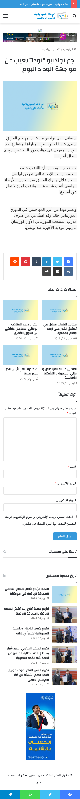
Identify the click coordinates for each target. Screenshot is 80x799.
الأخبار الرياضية (51, 49)
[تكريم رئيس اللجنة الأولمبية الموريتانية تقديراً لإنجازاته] (64, 634)
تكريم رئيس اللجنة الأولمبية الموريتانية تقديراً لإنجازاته (31, 631)
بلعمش (40, 782)
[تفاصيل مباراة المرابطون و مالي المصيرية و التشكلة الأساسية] (59, 355)
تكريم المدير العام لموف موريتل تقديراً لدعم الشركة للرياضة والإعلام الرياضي (28, 675)
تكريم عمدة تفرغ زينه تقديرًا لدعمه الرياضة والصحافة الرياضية (26, 611)
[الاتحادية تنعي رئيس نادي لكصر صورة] (20, 355)
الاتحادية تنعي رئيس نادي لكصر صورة (21, 371)
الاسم (72, 466)
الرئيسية (68, 49)
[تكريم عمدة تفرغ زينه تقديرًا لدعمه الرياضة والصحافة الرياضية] (64, 614)
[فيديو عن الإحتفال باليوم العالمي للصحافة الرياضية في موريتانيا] (64, 594)
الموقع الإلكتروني (66, 500)
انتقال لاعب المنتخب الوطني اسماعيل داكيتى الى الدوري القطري (21, 329)
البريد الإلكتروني (66, 483)
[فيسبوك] (68, 261)
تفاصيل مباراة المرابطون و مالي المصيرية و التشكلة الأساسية (59, 373)
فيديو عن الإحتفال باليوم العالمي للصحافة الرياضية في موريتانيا (27, 591)
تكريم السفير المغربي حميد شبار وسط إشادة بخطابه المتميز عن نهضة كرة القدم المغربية (28, 653)
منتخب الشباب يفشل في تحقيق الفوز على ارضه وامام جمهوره (60, 329)
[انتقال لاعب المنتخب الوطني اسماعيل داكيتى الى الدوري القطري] (20, 310)
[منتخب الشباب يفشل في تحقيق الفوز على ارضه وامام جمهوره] (59, 310)
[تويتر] (57, 261)
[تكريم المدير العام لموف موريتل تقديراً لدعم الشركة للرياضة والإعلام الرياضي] (64, 676)
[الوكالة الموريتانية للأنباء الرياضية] (51, 15)
